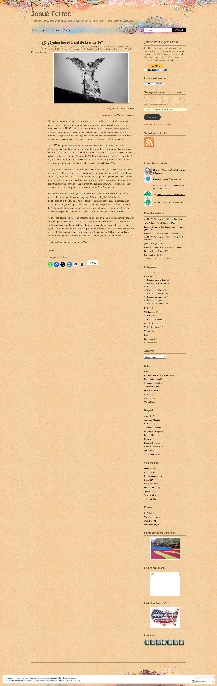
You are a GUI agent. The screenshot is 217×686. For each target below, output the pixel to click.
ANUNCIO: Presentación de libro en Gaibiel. (163, 258)
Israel (89, 49)
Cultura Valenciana (152, 319)
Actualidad (82, 46)
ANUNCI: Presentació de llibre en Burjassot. (163, 219)
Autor (45, 30)
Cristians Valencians (153, 427)
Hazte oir (148, 439)
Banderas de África (154, 290)
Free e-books (149, 468)
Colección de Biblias (153, 382)
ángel (96, 46)
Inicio (35, 30)
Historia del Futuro (152, 442)
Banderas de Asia (153, 286)
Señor (102, 49)
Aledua (147, 371)
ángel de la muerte (108, 46)
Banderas (148, 276)
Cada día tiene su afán (153, 379)
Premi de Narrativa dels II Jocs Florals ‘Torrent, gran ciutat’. (164, 228)
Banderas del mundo (155, 300)
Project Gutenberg (152, 487)
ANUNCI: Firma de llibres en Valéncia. (161, 233)
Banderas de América (155, 279)
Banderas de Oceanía (155, 296)
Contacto (68, 30)
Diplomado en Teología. (154, 254)
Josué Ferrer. (51, 14)
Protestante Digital (152, 524)
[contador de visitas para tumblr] (164, 645)
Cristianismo (149, 311)
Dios (71, 49)
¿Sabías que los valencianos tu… (171, 194)
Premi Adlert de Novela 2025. (157, 251)
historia (77, 49)
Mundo (147, 331)
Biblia (63, 46)
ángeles (51, 49)
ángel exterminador (125, 46)
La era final (149, 394)
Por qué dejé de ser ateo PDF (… (169, 187)
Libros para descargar (153, 476)
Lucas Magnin (150, 398)
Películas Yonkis (151, 483)
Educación (148, 323)
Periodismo (149, 338)
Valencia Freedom (152, 454)
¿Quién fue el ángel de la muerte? (75, 42)
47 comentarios (38, 52)
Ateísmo (147, 272)
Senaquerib (110, 49)
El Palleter (148, 512)
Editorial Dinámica (152, 435)
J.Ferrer (53, 46)
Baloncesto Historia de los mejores (159, 375)
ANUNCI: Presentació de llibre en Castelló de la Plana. (164, 238)
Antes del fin (149, 416)
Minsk (156, 178)
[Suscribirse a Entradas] (149, 146)
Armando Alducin (152, 419)
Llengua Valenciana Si (154, 446)
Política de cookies (74, 680)
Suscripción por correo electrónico (162, 92)
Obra (146, 334)
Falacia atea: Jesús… (162, 185)
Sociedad (120, 49)
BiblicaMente (150, 423)
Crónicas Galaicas (152, 386)
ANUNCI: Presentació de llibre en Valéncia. (163, 247)
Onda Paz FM (150, 520)
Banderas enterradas (155, 303)
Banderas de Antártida (156, 283)
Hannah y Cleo (159, 169)
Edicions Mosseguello (153, 431)
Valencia (148, 342)
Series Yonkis (150, 495)
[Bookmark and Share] (154, 84)
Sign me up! (152, 117)
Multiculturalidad (151, 327)
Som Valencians (151, 450)
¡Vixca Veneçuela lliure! (172, 178)
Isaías (83, 49)
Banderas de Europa (155, 293)
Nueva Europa (150, 402)
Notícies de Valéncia (153, 516)
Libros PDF (149, 479)
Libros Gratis (149, 472)
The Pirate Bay (150, 498)
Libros (56, 30)
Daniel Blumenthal (152, 390)
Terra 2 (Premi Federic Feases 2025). (159, 222)
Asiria (90, 46)
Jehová (96, 49)
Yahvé (128, 49)
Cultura (64, 49)
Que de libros (150, 491)
